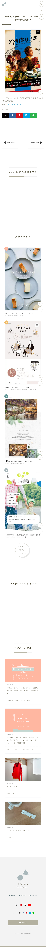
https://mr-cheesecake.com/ (13, 315)
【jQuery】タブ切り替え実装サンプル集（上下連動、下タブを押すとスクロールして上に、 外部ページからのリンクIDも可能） (23, 740)
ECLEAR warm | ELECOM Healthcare (17, 387)
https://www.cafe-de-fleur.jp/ (13, 463)
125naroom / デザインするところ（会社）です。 (20, 700)
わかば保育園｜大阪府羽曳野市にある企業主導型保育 (22, 535)
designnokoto (26, 933)
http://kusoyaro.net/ (12, 104)
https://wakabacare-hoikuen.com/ (14, 537)
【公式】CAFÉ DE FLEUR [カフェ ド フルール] (20, 461)
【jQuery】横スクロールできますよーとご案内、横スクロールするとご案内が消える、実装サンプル (23, 690)
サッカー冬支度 (12, 786)
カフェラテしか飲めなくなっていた (18, 830)
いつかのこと (10, 793)
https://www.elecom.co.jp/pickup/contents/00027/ (19, 389)
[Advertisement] (23, 197)
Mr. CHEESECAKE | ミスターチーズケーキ (19, 313)
